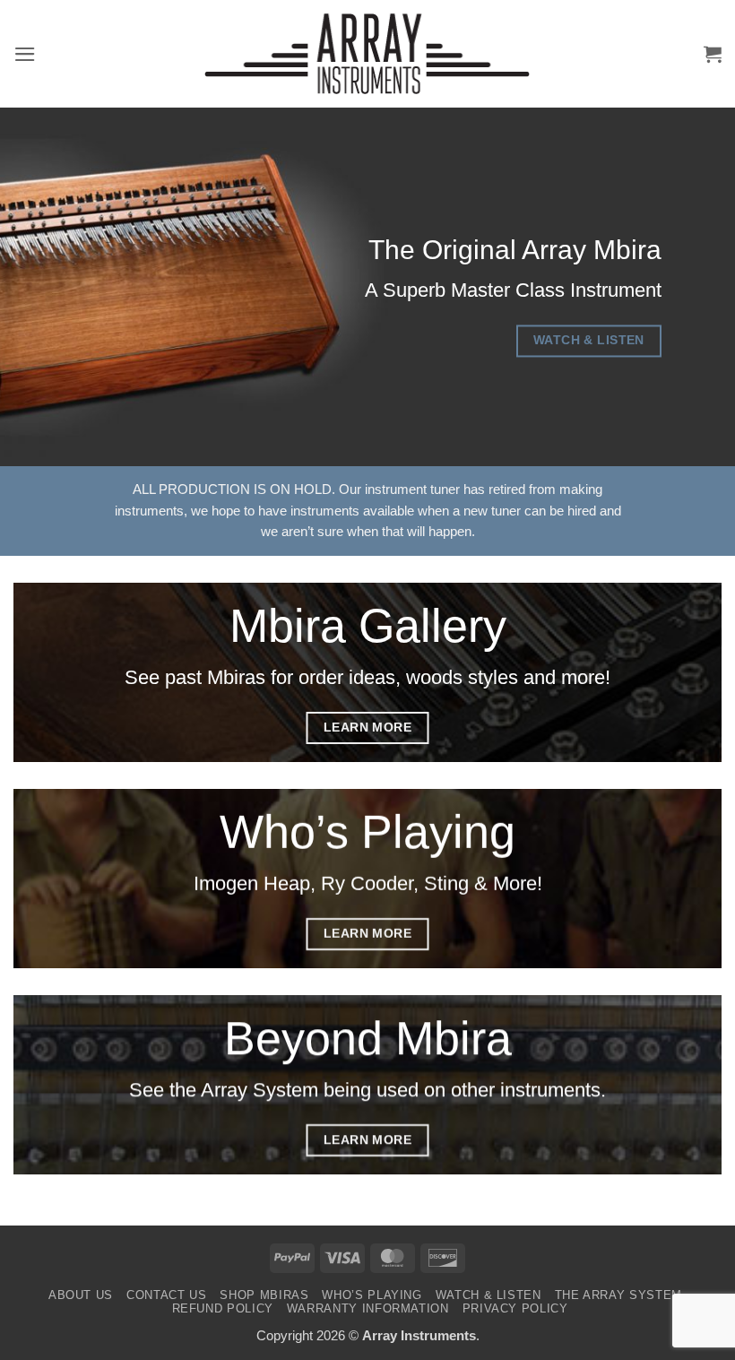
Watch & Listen (488, 1295)
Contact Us (166, 1295)
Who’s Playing (371, 1295)
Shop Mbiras (264, 1295)
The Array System (618, 1295)
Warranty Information (368, 1308)
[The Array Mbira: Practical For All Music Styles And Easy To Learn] (367, 53)
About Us (80, 1295)
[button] (25, 54)
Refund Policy (222, 1308)
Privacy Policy (515, 1308)
